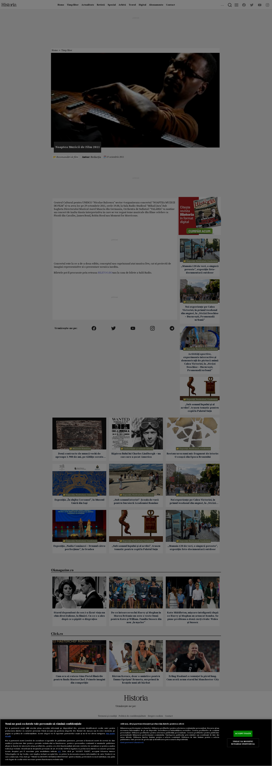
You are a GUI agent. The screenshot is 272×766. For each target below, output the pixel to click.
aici (59, 751)
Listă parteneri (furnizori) (132, 742)
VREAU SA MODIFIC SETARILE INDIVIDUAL (243, 742)
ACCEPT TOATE (243, 733)
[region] (136, 742)
